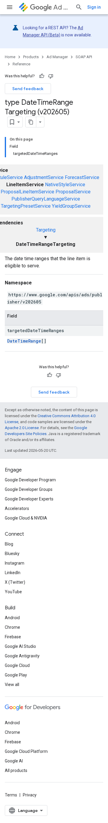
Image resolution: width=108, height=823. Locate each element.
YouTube (13, 591)
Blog (9, 544)
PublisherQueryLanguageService (45, 199)
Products (31, 57)
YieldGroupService (71, 206)
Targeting (46, 230)
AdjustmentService (44, 177)
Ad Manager (61, 7)
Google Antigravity (22, 656)
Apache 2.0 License (22, 428)
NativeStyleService (65, 184)
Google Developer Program (30, 479)
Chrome (12, 627)
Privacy (30, 795)
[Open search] (78, 7)
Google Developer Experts (29, 499)
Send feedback (28, 88)
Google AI (14, 761)
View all (12, 684)
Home (10, 57)
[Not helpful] (50, 76)
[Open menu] (10, 7)
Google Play (16, 675)
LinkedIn (12, 572)
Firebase (13, 636)
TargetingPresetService (26, 206)
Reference (21, 64)
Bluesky (12, 553)
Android (12, 617)
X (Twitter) (15, 582)
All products (16, 770)
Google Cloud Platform (26, 751)
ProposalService (73, 192)
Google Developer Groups (28, 489)
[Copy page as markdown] (31, 122)
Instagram (14, 563)
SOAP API (84, 57)
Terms (11, 795)
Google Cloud (17, 665)
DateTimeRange (24, 341)
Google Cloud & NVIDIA (26, 518)
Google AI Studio (20, 646)
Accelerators (17, 508)
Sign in (94, 7)
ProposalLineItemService (27, 192)
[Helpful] (41, 76)
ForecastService (82, 177)
